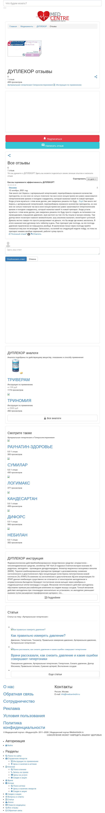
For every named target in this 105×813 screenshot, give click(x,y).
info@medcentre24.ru (70, 694)
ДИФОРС (16, 516)
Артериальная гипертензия (20, 84)
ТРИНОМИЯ (19, 400)
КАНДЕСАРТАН (22, 498)
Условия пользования (24, 715)
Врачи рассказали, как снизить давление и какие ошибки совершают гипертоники (54, 657)
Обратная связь (18, 694)
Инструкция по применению (68, 84)
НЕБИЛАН (17, 535)
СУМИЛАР (18, 465)
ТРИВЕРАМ (19, 379)
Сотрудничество (19, 701)
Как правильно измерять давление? (38, 635)
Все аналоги (53, 418)
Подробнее (53, 597)
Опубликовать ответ (16, 259)
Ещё (81, 201)
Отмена (32, 259)
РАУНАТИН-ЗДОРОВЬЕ (30, 446)
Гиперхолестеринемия (43, 84)
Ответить (37, 233)
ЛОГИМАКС (19, 483)
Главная (13, 26)
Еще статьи (55, 674)
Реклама (11, 708)
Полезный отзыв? (20, 233)
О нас (8, 686)
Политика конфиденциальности (24, 725)
